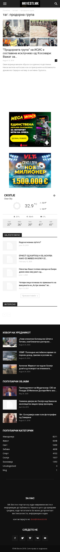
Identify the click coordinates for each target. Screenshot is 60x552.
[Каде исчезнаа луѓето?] (10, 246)
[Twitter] (22, 538)
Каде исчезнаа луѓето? (30, 242)
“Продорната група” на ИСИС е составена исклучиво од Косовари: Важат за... (27, 53)
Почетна (6, 10)
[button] (56, 4)
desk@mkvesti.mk (39, 519)
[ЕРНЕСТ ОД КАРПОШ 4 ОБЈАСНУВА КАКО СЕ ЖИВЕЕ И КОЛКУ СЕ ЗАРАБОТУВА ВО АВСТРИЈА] (10, 259)
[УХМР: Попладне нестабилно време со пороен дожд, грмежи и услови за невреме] (10, 356)
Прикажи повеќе (29, 296)
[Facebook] (15, 538)
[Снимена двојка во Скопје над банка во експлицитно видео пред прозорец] (10, 405)
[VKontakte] (37, 538)
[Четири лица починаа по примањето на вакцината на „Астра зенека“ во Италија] (10, 286)
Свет (5, 45)
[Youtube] (45, 538)
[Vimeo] (30, 538)
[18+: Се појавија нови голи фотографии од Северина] (10, 418)
